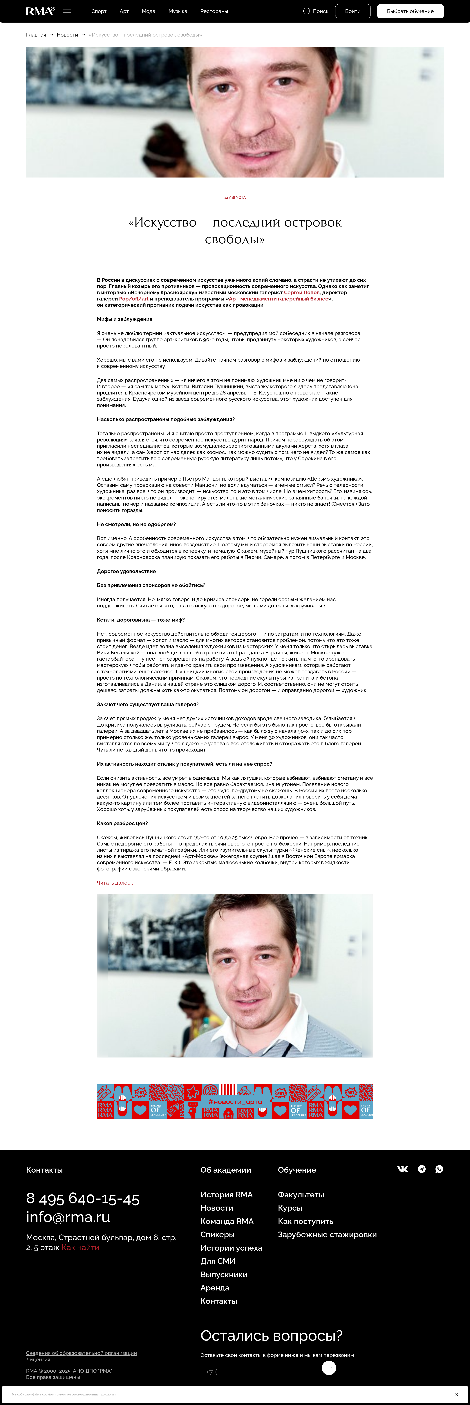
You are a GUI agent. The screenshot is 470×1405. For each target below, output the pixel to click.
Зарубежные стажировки (327, 1234)
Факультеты (301, 1194)
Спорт (99, 11)
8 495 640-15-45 (83, 1198)
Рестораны (214, 11)
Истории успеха (231, 1247)
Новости (67, 35)
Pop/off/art (134, 299)
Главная (36, 35)
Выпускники (223, 1274)
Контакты (218, 1301)
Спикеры (217, 1234)
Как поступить (305, 1221)
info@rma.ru (68, 1217)
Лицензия (38, 1359)
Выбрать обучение (410, 11)
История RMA (226, 1194)
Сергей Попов (302, 292)
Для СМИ (218, 1261)
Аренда (214, 1287)
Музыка (178, 11)
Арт (124, 11)
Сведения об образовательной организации (81, 1353)
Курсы (290, 1207)
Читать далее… (115, 883)
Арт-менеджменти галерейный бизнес (278, 299)
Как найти (81, 1247)
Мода (149, 11)
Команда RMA (227, 1221)
